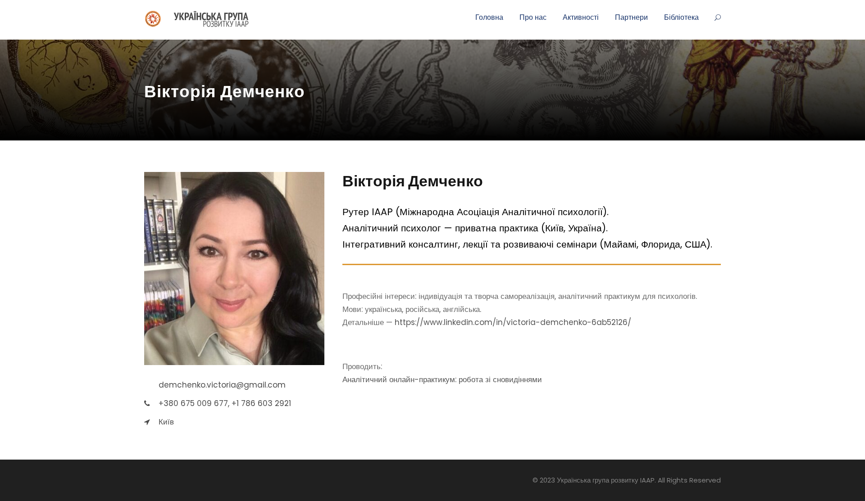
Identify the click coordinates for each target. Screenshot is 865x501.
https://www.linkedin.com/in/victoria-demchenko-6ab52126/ (513, 322)
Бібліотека (681, 17)
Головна (489, 17)
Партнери (631, 17)
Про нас (532, 17)
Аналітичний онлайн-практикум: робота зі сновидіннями (442, 379)
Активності (581, 17)
